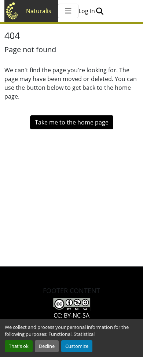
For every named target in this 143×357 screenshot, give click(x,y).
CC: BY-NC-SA (71, 315)
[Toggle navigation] (68, 11)
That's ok (19, 346)
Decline (47, 346)
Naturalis (38, 11)
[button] (99, 11)
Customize (76, 346)
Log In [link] (86, 11)
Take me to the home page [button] (72, 122)
